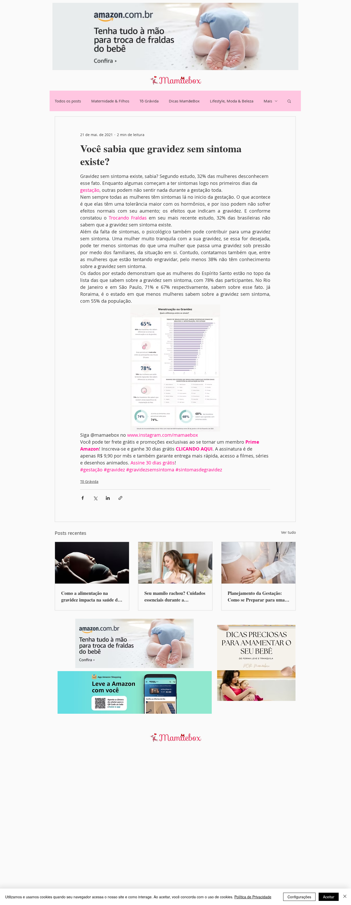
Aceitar (328, 896)
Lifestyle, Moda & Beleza (231, 100)
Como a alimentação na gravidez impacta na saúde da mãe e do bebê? (90, 596)
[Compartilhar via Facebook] (82, 498)
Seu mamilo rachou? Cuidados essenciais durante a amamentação (174, 596)
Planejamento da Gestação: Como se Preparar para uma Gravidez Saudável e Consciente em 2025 (256, 596)
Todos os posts (68, 100)
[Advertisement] (154, 827)
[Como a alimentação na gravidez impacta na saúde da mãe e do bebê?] (92, 563)
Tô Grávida (149, 100)
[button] (289, 101)
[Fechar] (345, 897)
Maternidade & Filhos (110, 100)
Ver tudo (288, 532)
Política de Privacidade (252, 896)
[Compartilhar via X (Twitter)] (95, 498)
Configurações (299, 896)
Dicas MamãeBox (184, 100)
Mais (268, 100)
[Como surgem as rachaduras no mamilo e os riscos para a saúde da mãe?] (175, 563)
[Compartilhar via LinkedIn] (107, 498)
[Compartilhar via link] (120, 498)
